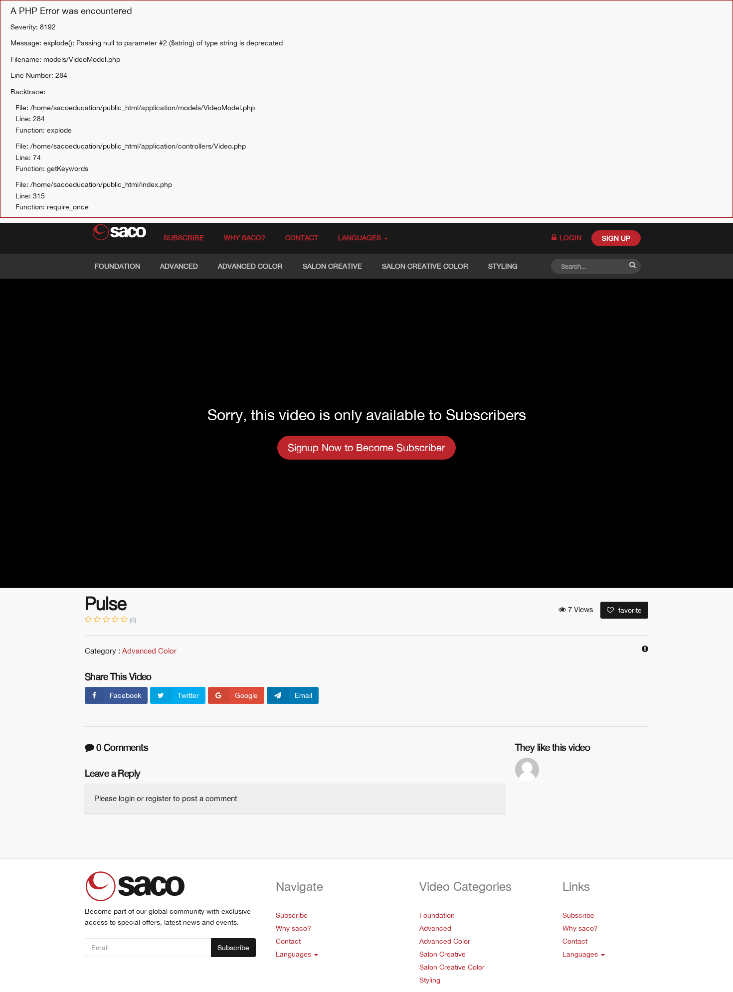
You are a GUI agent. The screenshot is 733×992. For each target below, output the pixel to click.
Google (246, 695)
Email (303, 695)
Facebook (125, 695)
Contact (301, 238)
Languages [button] (360, 238)
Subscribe (184, 238)
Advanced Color (250, 266)
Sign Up (616, 238)
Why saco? (244, 238)
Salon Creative (332, 266)
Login (569, 238)
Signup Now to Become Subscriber (366, 447)
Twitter (188, 695)
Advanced (179, 266)
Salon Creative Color (425, 266)
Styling (503, 266)
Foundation (117, 266)
